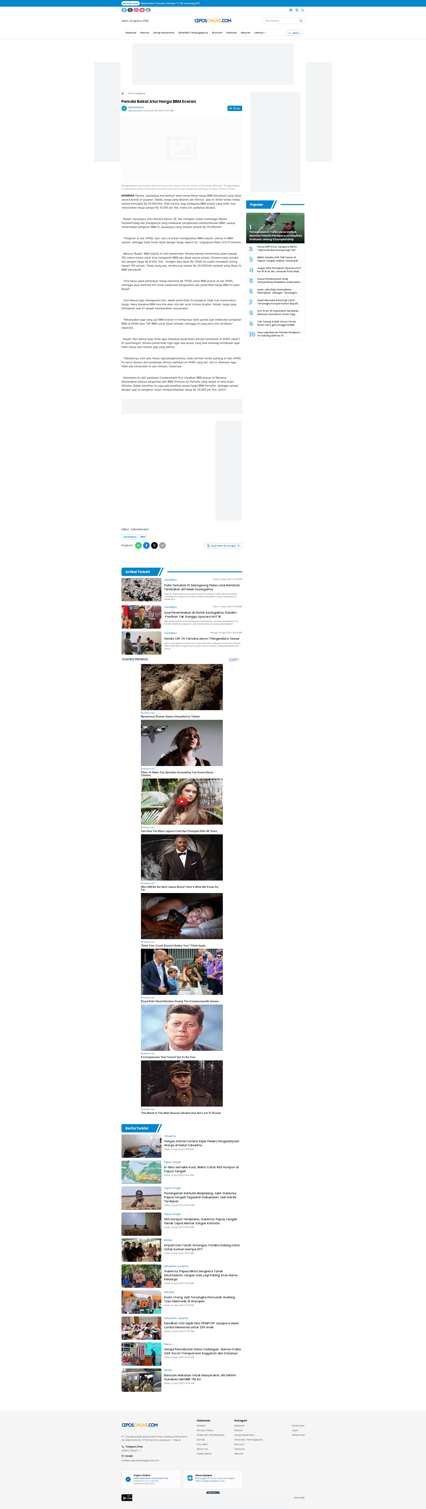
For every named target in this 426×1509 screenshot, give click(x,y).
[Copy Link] (162, 545)
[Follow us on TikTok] (148, 10)
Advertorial (298, 1435)
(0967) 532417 (129, 1450)
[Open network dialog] (291, 10)
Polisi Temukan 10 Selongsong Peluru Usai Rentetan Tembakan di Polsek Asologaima (202, 587)
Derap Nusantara (163, 32)
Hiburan (245, 32)
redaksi (201, 1425)
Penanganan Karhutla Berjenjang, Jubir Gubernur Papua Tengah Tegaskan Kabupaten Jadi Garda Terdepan (200, 1197)
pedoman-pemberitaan (211, 1435)
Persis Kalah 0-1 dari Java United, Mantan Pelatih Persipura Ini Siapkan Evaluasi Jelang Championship (275, 235)
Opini (295, 1430)
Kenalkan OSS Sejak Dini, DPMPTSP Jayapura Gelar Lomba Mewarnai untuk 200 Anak (201, 1325)
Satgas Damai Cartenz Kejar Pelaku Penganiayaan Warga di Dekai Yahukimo (201, 1143)
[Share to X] (154, 545)
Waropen (169, 1292)
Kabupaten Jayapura (176, 1266)
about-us (202, 1449)
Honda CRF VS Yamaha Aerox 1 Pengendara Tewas (201, 638)
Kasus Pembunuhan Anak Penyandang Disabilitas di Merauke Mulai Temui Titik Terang (278, 282)
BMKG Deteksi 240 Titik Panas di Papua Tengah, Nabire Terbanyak (277, 259)
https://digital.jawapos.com (210, 1480)
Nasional (131, 32)
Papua (167, 1344)
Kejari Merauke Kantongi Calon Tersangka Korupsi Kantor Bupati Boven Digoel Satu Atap (277, 303)
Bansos (144, 32)
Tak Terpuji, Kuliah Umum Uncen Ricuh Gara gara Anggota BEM (276, 323)
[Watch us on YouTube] (142, 10)
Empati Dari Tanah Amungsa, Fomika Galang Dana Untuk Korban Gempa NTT (202, 1247)
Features (231, 32)
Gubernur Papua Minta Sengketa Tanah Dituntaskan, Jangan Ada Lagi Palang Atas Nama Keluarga (201, 1275)
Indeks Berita (204, 1453)
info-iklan (202, 1444)
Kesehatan (298, 1425)
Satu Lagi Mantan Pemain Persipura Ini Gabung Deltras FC (278, 334)
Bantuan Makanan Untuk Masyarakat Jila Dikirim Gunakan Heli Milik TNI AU (200, 1377)
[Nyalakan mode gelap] (303, 10)
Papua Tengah (172, 1162)
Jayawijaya (129, 536)
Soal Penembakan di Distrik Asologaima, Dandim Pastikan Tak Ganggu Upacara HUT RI (200, 614)
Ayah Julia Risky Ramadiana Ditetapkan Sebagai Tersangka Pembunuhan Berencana (277, 293)
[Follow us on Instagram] (136, 10)
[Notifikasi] (297, 10)
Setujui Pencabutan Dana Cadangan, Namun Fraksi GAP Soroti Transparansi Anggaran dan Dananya (202, 1351)
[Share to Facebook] (146, 545)
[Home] (122, 93)
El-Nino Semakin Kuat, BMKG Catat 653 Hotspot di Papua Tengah (201, 1169)
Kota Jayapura (136, 93)
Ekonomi (217, 32)
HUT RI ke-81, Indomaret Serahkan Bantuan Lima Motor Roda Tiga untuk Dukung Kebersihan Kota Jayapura (278, 315)
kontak (201, 1439)
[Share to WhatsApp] (138, 545)
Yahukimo (170, 1136)
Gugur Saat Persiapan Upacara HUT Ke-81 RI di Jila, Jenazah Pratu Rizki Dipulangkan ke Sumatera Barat (279, 271)
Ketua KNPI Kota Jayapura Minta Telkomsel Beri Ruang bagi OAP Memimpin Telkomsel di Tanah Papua (277, 251)
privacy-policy (205, 1430)
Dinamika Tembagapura (193, 32)
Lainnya (258, 32)
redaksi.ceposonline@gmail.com (140, 1460)
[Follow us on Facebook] (124, 10)
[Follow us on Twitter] (130, 10)
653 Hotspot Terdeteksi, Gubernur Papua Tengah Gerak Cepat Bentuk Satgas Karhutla (200, 1221)
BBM (142, 536)
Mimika (168, 1240)
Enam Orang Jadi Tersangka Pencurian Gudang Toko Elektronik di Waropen (199, 1299)
